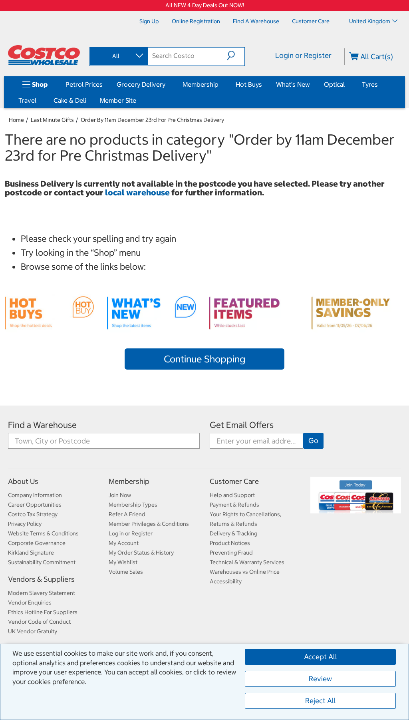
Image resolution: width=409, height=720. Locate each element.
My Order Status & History (141, 552)
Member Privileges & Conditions (149, 523)
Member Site (118, 100)
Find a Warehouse (42, 425)
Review (320, 678)
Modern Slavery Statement (41, 593)
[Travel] (38, 100)
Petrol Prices (84, 84)
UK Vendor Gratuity (32, 631)
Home (16, 119)
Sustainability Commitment (41, 562)
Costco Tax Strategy (33, 514)
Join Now (120, 495)
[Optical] (346, 84)
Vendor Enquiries (30, 602)
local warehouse (138, 192)
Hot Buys (249, 84)
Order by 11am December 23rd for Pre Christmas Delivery (152, 119)
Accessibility (226, 581)
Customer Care (234, 481)
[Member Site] (137, 100)
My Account (124, 543)
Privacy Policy (25, 523)
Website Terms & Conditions (43, 533)
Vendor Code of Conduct (39, 621)
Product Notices (230, 543)
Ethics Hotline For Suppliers (42, 612)
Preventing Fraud (231, 552)
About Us (23, 481)
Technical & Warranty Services (247, 562)
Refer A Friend (127, 514)
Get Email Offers (242, 425)
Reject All (320, 700)
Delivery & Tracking (233, 533)
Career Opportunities (35, 504)
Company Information (35, 495)
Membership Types (133, 504)
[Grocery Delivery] (167, 84)
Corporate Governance (37, 543)
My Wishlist (123, 562)
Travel (27, 100)
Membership (200, 84)
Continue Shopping (204, 359)
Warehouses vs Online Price (245, 571)
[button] (235, 56)
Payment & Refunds (234, 504)
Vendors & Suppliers (41, 579)
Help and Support (232, 495)
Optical (334, 84)
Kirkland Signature (31, 552)
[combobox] (118, 56)
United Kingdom (369, 21)
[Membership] (220, 84)
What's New (293, 84)
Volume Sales (126, 571)
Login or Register (303, 55)
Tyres (370, 84)
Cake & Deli (70, 100)
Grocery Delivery (141, 84)
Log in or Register (131, 533)
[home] (44, 55)
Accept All (320, 656)
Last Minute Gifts (52, 119)
